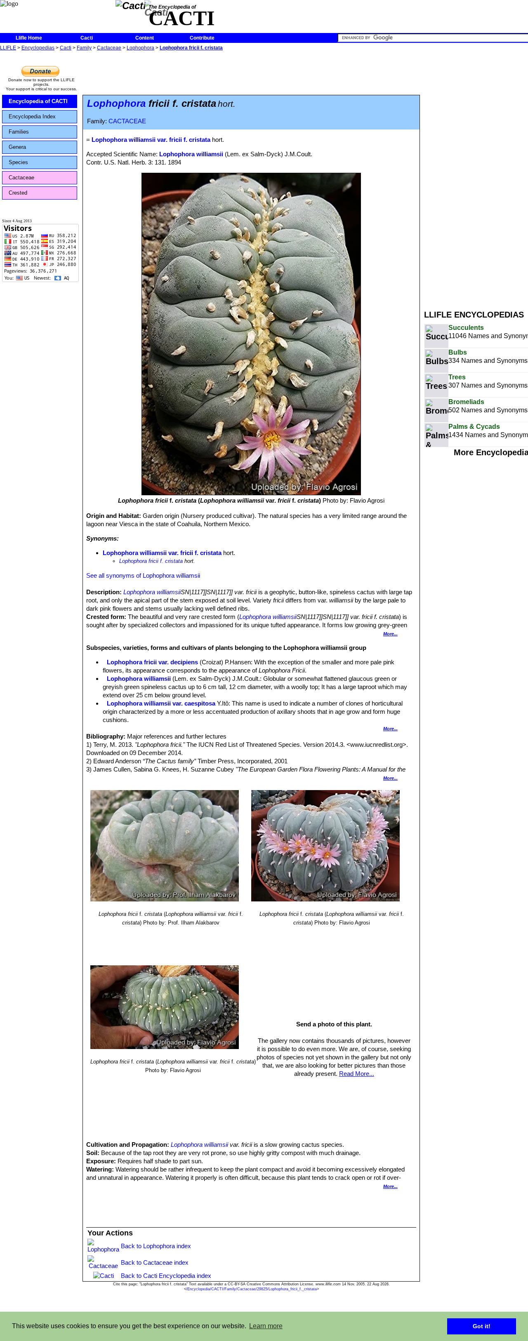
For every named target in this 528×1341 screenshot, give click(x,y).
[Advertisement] (476, 176)
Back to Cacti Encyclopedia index (166, 1275)
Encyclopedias (37, 48)
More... (390, 633)
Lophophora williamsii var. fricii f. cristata (162, 552)
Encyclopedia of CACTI (38, 101)
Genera (17, 147)
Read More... (356, 1073)
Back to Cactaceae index (155, 1262)
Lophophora (140, 48)
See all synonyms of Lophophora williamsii (143, 575)
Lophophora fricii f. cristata (191, 48)
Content (144, 38)
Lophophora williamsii (191, 154)
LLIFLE (8, 48)
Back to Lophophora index (156, 1245)
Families (19, 132)
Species (18, 162)
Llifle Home (29, 38)
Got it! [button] (481, 1326)
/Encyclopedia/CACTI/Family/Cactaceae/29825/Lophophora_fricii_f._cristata (251, 1289)
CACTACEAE (127, 121)
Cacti (86, 38)
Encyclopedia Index (32, 116)
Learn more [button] (266, 1325)
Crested (18, 193)
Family (84, 48)
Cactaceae (109, 48)
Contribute (202, 38)
